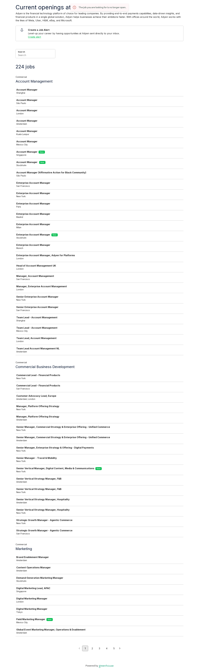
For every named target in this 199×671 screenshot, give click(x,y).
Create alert (34, 36)
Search (21, 52)
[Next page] (119, 648)
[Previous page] (79, 648)
